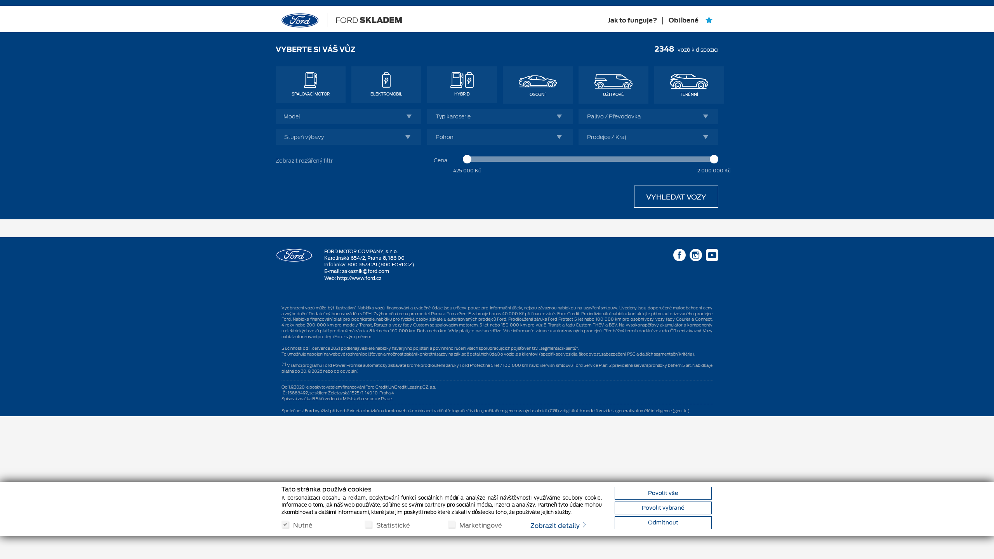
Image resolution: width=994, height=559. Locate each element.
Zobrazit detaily (555, 525)
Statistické (393, 525)
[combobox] (348, 116)
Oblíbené (684, 20)
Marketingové (480, 525)
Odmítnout (663, 522)
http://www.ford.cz (359, 278)
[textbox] (350, 116)
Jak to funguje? (632, 20)
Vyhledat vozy (676, 197)
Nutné (303, 525)
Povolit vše (663, 493)
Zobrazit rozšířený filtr (304, 161)
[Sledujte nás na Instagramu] (696, 257)
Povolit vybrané (663, 508)
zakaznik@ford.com (365, 271)
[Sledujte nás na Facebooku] (679, 257)
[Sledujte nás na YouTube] (712, 257)
